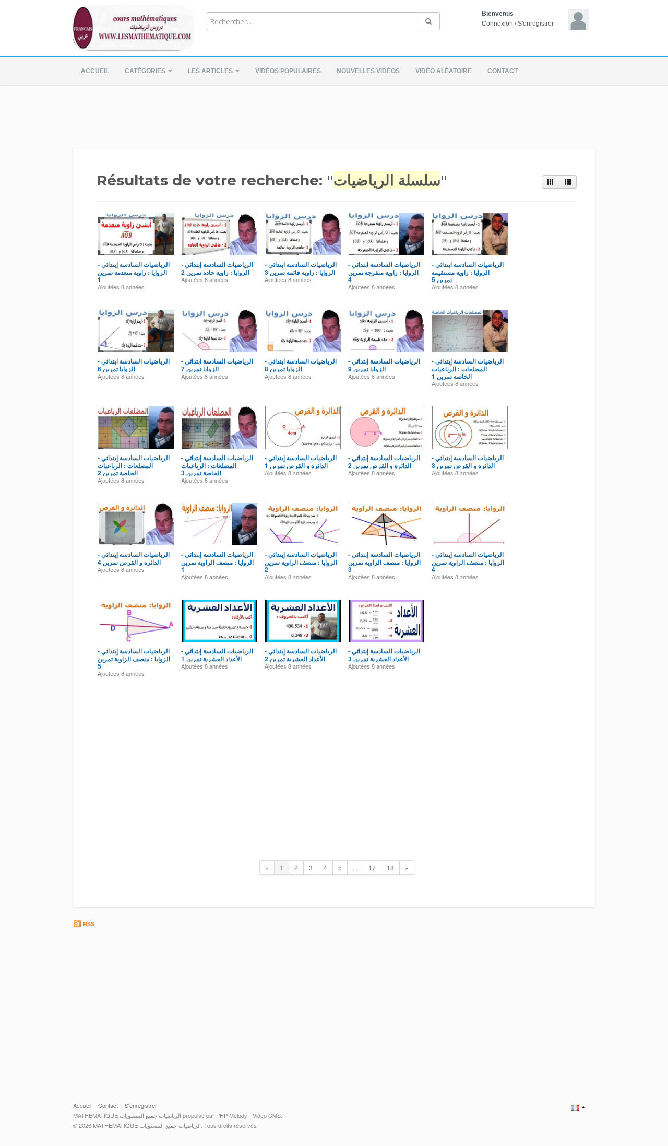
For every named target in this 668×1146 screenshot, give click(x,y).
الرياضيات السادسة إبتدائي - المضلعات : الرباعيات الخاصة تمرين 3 (217, 465)
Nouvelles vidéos (368, 71)
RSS (87, 924)
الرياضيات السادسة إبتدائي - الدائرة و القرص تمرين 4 (134, 557)
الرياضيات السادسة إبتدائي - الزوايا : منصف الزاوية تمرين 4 (468, 561)
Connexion (497, 23)
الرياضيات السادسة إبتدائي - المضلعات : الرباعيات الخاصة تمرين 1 (468, 368)
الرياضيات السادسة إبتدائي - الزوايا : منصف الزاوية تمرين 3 (384, 561)
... (355, 867)
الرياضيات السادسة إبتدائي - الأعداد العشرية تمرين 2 (301, 654)
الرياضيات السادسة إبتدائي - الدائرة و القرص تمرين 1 (301, 461)
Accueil (95, 71)
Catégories (146, 71)
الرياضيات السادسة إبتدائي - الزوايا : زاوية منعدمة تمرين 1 (134, 272)
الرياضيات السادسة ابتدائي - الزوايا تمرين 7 (217, 364)
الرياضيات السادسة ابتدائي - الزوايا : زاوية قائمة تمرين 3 (301, 268)
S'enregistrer (536, 23)
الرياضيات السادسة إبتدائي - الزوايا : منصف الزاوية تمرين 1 (217, 561)
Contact (502, 71)
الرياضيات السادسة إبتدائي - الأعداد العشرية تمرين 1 (217, 654)
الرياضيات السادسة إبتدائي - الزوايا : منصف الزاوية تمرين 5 (134, 658)
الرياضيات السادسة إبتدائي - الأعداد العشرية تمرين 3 (384, 654)
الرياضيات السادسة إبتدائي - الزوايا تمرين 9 (384, 364)
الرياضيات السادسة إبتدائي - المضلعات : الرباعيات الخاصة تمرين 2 (134, 465)
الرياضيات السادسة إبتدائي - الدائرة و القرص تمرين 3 (468, 461)
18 (390, 867)
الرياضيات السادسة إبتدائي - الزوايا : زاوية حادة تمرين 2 (217, 268)
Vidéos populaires (288, 71)
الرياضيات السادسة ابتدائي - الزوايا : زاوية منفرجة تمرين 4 (384, 272)
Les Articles (211, 71)
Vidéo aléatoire (443, 71)
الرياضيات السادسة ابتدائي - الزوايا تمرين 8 (301, 364)
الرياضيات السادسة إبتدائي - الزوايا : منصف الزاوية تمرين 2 (301, 561)
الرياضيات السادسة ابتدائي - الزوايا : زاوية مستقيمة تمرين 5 (468, 272)
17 (372, 867)
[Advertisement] (334, 113)
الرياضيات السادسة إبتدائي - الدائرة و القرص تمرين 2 (384, 461)
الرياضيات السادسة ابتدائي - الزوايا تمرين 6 (134, 364)
